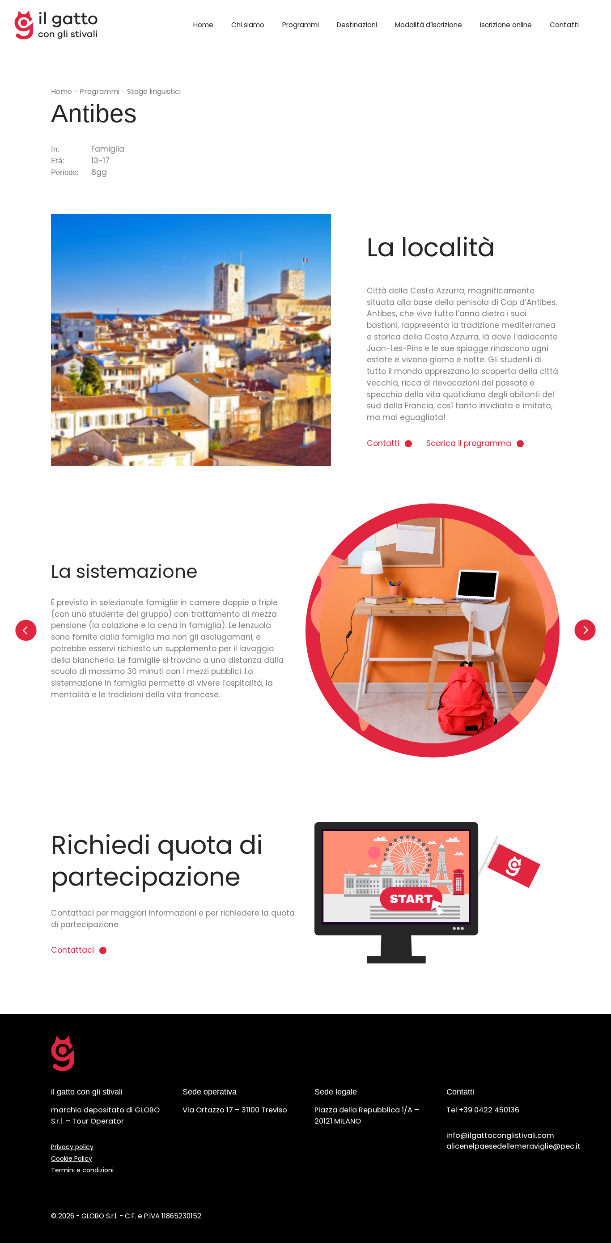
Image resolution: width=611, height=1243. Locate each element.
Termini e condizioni (82, 1170)
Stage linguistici (154, 91)
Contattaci (72, 950)
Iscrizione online (506, 25)
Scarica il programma (468, 443)
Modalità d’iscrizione (428, 25)
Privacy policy (72, 1146)
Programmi (300, 25)
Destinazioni (357, 25)
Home (203, 25)
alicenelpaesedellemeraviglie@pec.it (513, 1146)
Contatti (564, 25)
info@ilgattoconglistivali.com (500, 1135)
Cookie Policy (71, 1158)
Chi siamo (247, 25)
